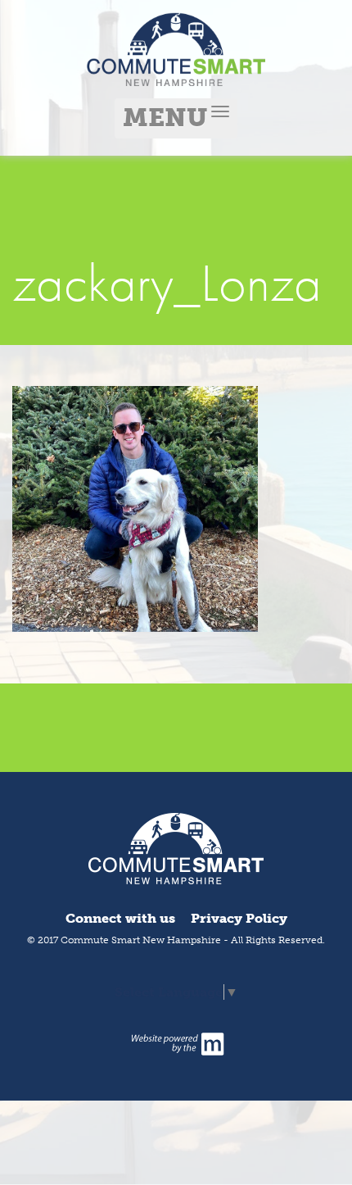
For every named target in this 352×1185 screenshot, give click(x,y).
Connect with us (120, 918)
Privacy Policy (239, 918)
